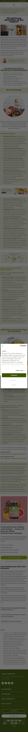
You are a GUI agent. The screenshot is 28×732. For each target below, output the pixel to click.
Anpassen (13, 380)
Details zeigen (19, 370)
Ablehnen (14, 384)
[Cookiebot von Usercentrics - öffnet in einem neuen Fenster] (20, 346)
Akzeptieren (14, 375)
